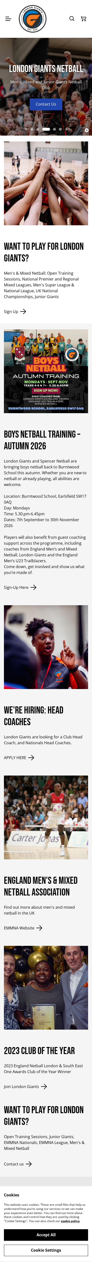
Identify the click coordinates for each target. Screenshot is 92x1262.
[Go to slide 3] (46, 129)
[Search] (72, 18)
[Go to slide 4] (54, 129)
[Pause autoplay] (87, 130)
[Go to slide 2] (37, 129)
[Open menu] (8, 18)
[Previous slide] (26, 129)
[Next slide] (66, 129)
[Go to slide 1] (31, 129)
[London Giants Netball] (32, 18)
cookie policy (70, 1221)
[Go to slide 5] (60, 129)
